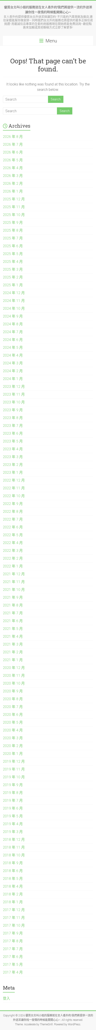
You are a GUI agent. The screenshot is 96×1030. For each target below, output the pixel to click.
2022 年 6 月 (13, 527)
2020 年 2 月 (13, 746)
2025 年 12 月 (14, 199)
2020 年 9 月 (13, 691)
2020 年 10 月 (14, 683)
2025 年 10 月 (14, 215)
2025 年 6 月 (13, 246)
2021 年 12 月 (14, 574)
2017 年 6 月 (13, 957)
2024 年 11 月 (14, 301)
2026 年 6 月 (13, 152)
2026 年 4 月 (13, 168)
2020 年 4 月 (13, 730)
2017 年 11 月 (14, 918)
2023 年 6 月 (13, 433)
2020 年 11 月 (14, 675)
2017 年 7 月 (13, 949)
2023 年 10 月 (14, 402)
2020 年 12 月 (14, 668)
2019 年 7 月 (13, 800)
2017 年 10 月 (14, 925)
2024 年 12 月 (14, 293)
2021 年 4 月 (13, 636)
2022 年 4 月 (13, 543)
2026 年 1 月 (13, 191)
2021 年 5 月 (13, 629)
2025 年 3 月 (13, 269)
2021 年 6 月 (13, 621)
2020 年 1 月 (13, 754)
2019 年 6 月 (13, 808)
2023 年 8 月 (13, 418)
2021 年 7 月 (13, 613)
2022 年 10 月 (14, 496)
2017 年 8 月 (13, 941)
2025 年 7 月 (13, 238)
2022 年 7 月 (13, 519)
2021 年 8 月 (13, 605)
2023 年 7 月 (13, 426)
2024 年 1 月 (13, 379)
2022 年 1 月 (13, 566)
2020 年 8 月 (13, 699)
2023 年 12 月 (14, 386)
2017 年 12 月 (14, 910)
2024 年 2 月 (13, 371)
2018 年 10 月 (14, 855)
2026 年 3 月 (13, 176)
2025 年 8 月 (13, 230)
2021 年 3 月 (13, 644)
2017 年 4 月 (13, 972)
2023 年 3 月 (13, 457)
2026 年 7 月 (13, 144)
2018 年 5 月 (13, 878)
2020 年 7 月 (13, 707)
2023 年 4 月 (13, 449)
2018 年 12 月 (14, 839)
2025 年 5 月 (13, 254)
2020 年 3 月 (13, 738)
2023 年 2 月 (13, 465)
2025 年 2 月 (13, 277)
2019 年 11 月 (14, 769)
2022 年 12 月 (14, 480)
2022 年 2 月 (13, 558)
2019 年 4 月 (13, 824)
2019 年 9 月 (13, 785)
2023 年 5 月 (13, 441)
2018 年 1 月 (13, 902)
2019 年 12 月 (14, 761)
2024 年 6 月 (13, 340)
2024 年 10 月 (14, 308)
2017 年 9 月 (13, 933)
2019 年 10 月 (14, 777)
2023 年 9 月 (13, 410)
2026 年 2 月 (13, 183)
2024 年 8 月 (13, 324)
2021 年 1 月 (13, 660)
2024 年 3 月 (13, 363)
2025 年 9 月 (13, 222)
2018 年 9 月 (13, 863)
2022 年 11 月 (14, 488)
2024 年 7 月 (13, 332)
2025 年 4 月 (13, 262)
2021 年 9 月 (13, 597)
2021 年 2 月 (13, 652)
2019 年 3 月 (13, 832)
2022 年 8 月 (13, 511)
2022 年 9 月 (13, 504)
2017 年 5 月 (13, 964)
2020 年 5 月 (13, 722)
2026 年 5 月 (13, 160)
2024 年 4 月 (13, 355)
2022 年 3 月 (13, 550)
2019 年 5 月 (13, 816)
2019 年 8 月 (13, 793)
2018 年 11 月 (14, 847)
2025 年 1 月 (13, 285)
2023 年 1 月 (13, 472)
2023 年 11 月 (14, 394)
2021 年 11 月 (14, 582)
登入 (6, 998)
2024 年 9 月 (13, 316)
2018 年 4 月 (13, 886)
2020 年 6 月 (13, 714)
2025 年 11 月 (14, 207)
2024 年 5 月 (13, 347)
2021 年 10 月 (14, 590)
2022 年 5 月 (13, 535)
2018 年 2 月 (13, 894)
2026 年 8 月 (13, 137)
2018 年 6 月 (13, 871)
